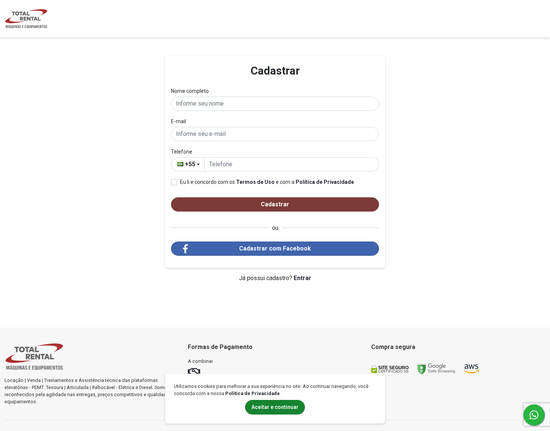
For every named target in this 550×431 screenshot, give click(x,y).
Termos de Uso (255, 182)
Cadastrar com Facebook (275, 248)
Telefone (181, 152)
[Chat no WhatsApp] (533, 414)
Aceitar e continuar (275, 407)
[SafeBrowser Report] (436, 368)
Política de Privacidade (325, 182)
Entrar (302, 278)
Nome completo (190, 91)
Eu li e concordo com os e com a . (267, 182)
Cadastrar (275, 204)
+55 (190, 164)
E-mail (178, 121)
